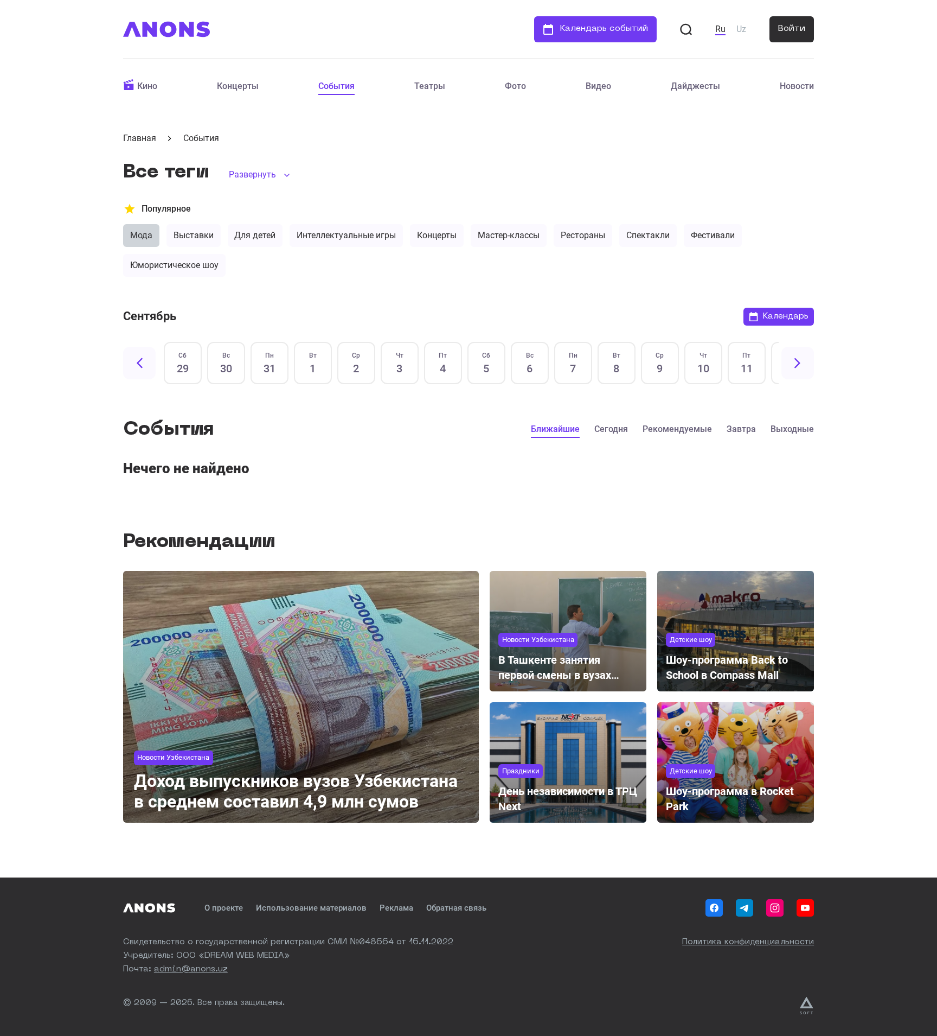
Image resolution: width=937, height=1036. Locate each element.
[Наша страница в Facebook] (714, 908)
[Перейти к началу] (166, 29)
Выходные (792, 429)
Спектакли (648, 235)
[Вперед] (797, 363)
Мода (141, 235)
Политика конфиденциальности (748, 942)
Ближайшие (555, 429)
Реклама (396, 908)
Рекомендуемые (677, 429)
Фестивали (713, 235)
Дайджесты (695, 86)
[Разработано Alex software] (807, 1005)
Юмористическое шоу (174, 265)
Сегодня (611, 429)
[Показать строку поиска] (686, 29)
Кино (147, 86)
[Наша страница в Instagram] (775, 908)
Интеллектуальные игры (346, 235)
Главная (139, 138)
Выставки (194, 235)
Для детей (254, 235)
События (336, 86)
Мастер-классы (509, 235)
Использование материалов (311, 908)
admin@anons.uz (191, 969)
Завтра (741, 429)
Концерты (238, 86)
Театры (429, 86)
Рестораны (583, 235)
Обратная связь (456, 908)
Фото (515, 86)
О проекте (223, 908)
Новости (797, 86)
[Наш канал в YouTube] (805, 908)
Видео (598, 86)
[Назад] (139, 363)
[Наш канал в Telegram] (744, 908)
